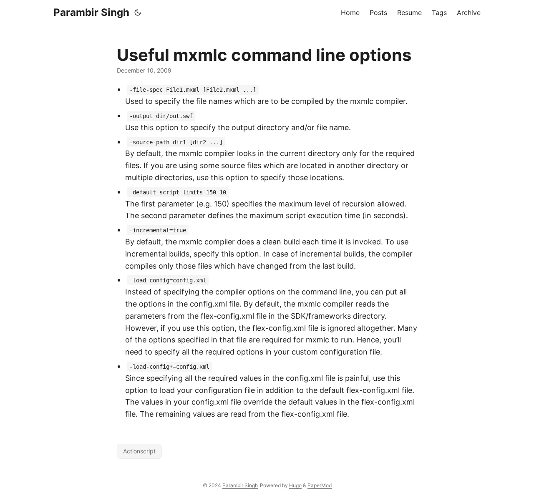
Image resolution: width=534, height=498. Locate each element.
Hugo (295, 485)
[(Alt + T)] (138, 12)
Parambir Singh (91, 12)
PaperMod (319, 485)
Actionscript (139, 451)
